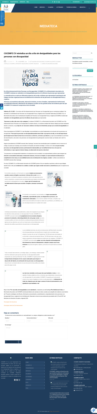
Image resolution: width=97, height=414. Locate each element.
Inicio (11, 31)
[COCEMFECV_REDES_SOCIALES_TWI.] (17, 380)
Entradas (27, 31)
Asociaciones (40, 61)
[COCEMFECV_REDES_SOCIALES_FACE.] (15, 380)
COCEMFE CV (5, 1)
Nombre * (7, 318)
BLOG (27, 382)
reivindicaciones (53, 63)
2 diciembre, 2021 (22, 61)
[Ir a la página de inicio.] (6, 8)
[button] (95, 147)
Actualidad (33, 61)
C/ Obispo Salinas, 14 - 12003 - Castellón (83, 386)
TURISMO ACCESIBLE (71, 7)
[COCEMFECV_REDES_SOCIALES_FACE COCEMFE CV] (52, 2)
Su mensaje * (8, 324)
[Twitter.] (1, 107)
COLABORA (50, 7)
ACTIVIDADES (59, 7)
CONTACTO (22, 1)
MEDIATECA (82, 7)
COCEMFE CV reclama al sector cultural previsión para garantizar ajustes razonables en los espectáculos (81, 104)
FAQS (27, 388)
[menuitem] (35, 7)
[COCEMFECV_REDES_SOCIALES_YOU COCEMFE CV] (59, 2)
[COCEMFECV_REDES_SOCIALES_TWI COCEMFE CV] (54, 2)
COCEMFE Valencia (33, 63)
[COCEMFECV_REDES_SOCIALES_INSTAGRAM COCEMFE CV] (56, 2)
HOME (35, 7)
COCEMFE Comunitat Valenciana (18, 63)
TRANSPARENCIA (14, 1)
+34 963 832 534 (76, 1)
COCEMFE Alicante (50, 61)
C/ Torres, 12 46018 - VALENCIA (81, 373)
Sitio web (50, 318)
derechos (45, 63)
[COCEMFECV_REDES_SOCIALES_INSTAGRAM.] (19, 380)
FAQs (28, 1)
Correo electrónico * (32, 318)
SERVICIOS (42, 7)
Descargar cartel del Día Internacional (13, 305)
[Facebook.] (1, 105)
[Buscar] (91, 53)
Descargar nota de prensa (10, 302)
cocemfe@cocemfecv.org (90, 1)
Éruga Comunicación (54, 411)
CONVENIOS (28, 379)
